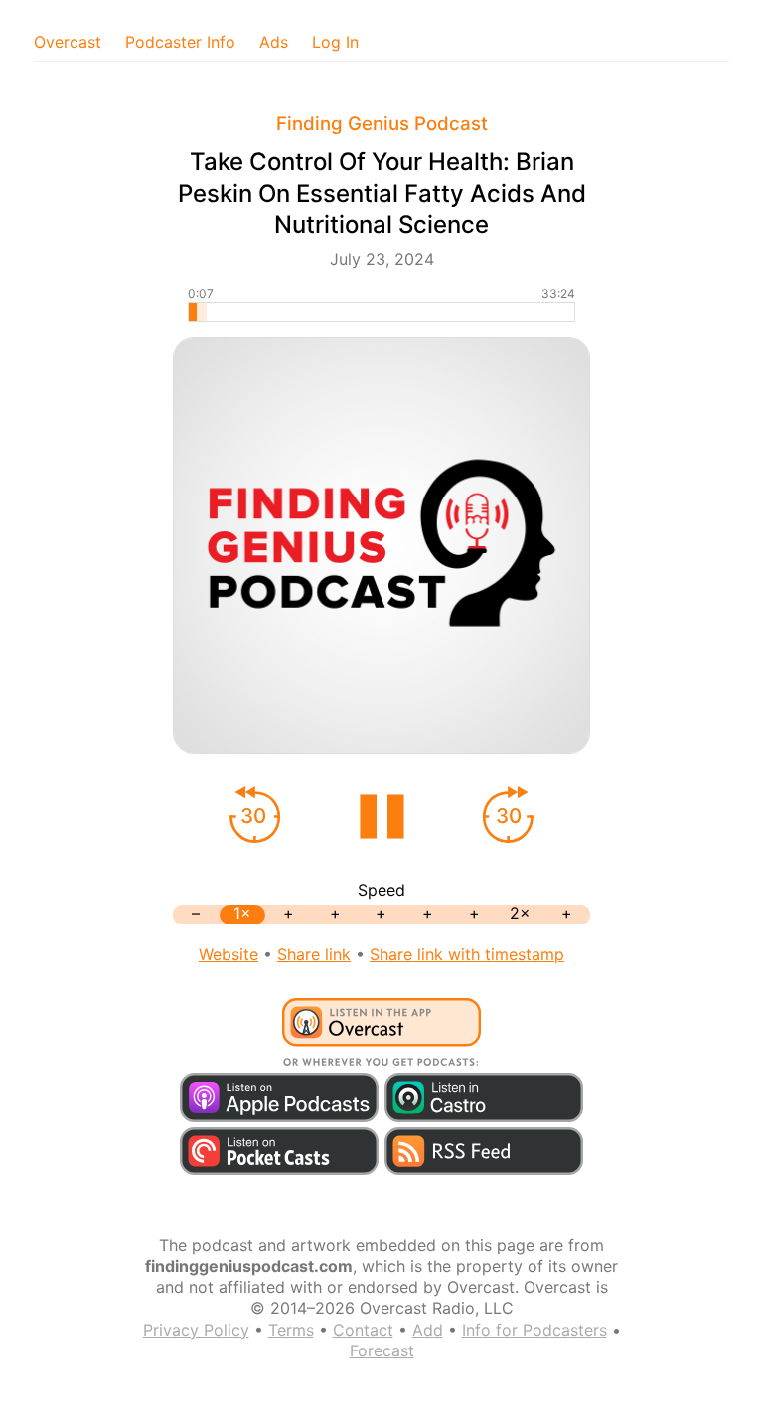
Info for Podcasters (534, 1330)
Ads (273, 42)
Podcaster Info (180, 42)
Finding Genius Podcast (382, 123)
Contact (363, 1330)
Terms (291, 1330)
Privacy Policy (196, 1330)
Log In (335, 42)
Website (228, 954)
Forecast (382, 1350)
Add (427, 1330)
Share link (314, 954)
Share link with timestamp (467, 954)
